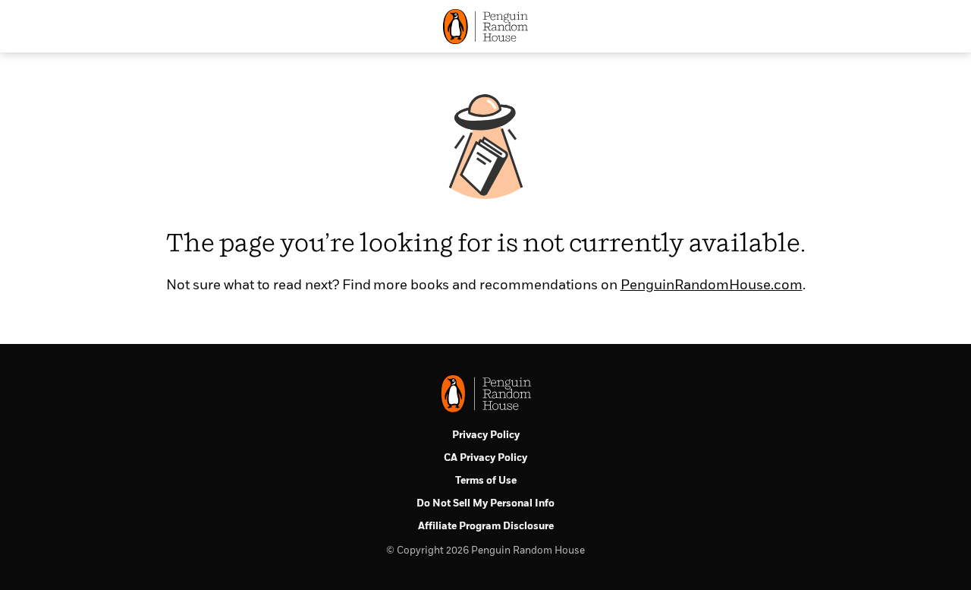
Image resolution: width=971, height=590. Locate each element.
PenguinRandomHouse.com (712, 285)
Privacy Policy (486, 435)
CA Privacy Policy (485, 458)
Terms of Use (486, 481)
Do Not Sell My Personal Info (485, 504)
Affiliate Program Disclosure (486, 527)
